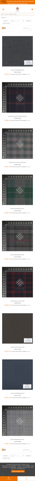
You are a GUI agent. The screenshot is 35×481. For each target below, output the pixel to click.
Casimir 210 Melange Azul (17, 393)
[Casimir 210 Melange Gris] (17, 51)
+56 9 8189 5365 (26, 467)
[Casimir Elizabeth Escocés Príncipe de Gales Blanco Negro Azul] (17, 420)
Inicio (2, 14)
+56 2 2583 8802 (26, 465)
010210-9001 (17, 72)
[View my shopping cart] (32, 9)
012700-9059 (17, 441)
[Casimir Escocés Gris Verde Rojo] (17, 143)
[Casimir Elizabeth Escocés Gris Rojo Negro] (17, 236)
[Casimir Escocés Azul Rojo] (17, 282)
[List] (5, 28)
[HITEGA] (17, 9)
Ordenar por (26, 28)
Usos (6, 14)
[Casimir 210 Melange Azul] (17, 374)
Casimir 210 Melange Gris (17, 70)
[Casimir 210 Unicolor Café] (17, 328)
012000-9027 (17, 303)
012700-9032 (17, 210)
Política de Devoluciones (18, 471)
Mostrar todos (6, 23)
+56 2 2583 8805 (12, 467)
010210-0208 (17, 349)
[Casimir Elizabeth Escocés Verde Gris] (17, 189)
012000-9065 (17, 118)
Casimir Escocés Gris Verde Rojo (17, 162)
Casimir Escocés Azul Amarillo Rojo (17, 116)
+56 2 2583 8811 (13, 465)
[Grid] (3, 28)
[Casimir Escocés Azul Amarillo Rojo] (17, 97)
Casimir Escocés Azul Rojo (17, 301)
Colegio (11, 14)
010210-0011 (17, 395)
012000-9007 (17, 164)
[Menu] (3, 9)
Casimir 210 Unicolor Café (17, 347)
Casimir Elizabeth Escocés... (17, 208)
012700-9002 (17, 257)
